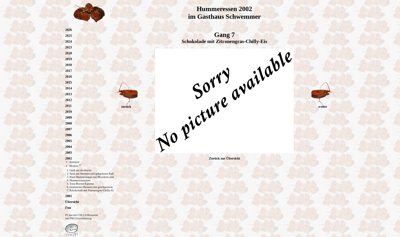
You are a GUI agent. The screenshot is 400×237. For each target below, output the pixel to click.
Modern (75, 165)
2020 (68, 53)
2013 (68, 94)
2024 (68, 41)
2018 (68, 65)
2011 (68, 106)
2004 (68, 146)
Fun (68, 207)
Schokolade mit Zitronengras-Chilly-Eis (92, 190)
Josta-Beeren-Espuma (82, 183)
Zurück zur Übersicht (224, 158)
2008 (68, 123)
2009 (68, 117)
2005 (68, 141)
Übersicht (72, 202)
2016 (68, 76)
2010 (68, 111)
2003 (68, 152)
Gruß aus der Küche (81, 170)
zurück (126, 106)
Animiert (74, 161)
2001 (68, 196)
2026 (68, 30)
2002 (68, 158)
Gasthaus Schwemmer (229, 16)
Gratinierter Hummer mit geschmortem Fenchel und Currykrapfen (106, 187)
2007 (68, 129)
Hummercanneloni (80, 180)
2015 (68, 82)
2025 (68, 35)
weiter (322, 106)
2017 (68, 70)
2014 (68, 88)
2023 (68, 47)
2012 (68, 100)
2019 (68, 59)
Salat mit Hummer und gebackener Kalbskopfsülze (98, 173)
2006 (68, 135)
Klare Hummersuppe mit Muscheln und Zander (96, 177)
